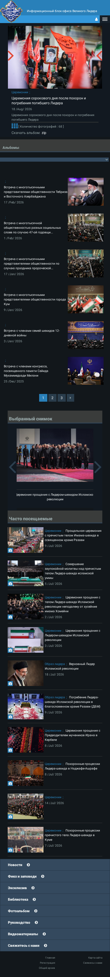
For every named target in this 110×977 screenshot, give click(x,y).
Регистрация (47, 962)
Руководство (19, 922)
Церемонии (20, 92)
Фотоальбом (19, 911)
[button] (105, 19)
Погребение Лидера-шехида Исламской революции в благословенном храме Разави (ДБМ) (72, 701)
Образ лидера (55, 664)
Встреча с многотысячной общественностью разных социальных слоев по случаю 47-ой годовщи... (32, 227)
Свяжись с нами (92, 962)
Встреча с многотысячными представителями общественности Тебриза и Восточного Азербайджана (36, 191)
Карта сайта (95, 957)
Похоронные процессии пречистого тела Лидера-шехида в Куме (72, 835)
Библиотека (18, 899)
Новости (15, 865)
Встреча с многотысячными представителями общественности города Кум (35, 299)
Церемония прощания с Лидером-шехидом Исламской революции (72, 635)
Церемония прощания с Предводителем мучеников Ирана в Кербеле (72, 735)
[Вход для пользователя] (96, 19)
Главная (50, 957)
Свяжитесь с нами (23, 945)
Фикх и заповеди (22, 876)
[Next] (70, 398)
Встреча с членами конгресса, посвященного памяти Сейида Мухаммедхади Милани (26, 371)
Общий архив (47, 967)
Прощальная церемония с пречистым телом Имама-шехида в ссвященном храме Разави (73, 535)
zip (43, 133)
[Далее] (15, 126)
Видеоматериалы (23, 934)
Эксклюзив (17, 888)
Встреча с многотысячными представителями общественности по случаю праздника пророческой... (31, 263)
